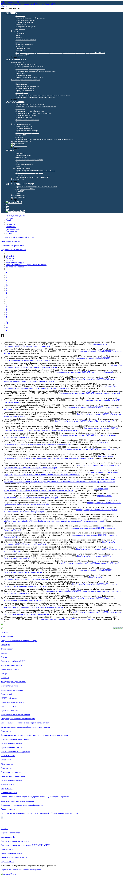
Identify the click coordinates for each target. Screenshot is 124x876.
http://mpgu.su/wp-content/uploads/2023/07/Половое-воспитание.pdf (90, 449)
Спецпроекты (11, 231)
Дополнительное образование (13, 776)
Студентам (10, 224)
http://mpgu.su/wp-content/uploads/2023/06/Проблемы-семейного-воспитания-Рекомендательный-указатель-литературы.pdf (54, 521)
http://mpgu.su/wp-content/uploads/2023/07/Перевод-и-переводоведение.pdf (89, 393)
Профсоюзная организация (12, 690)
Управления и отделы (10, 669)
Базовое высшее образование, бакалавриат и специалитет (25, 723)
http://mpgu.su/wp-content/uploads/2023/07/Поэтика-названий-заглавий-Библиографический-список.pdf (56, 490)
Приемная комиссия (9, 710)
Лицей (8, 220)
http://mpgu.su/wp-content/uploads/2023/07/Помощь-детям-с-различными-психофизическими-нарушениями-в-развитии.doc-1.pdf (58, 457)
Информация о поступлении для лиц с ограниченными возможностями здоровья (34, 735)
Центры (4, 673)
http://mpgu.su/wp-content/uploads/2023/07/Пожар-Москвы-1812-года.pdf (84, 421)
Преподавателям (12, 229)
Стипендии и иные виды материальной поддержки (22, 805)
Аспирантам (11, 227)
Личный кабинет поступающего (18, 4)
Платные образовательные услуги (15, 739)
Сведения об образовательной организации (19, 641)
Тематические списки (15, 267)
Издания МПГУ (7, 862)
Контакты (10, 233)
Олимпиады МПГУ (9, 837)
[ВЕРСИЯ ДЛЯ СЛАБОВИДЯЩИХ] (14, 202)
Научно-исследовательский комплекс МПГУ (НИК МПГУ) (25, 845)
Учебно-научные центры (11, 772)
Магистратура (7, 764)
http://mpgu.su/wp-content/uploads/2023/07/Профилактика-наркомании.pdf (33, 607)
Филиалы (5, 678)
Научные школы (7, 849)
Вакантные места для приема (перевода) (17, 801)
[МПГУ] (4, 6)
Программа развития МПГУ (12, 702)
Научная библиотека (9, 686)
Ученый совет (7, 649)
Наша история (7, 636)
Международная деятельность (13, 682)
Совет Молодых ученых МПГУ (14, 857)
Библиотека (11, 260)
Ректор (4, 653)
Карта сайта (6, 870)
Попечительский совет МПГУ (13, 661)
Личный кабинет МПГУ (46, 4)
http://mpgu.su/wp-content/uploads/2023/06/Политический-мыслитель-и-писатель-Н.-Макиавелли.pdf (56, 443)
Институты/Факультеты (15, 216)
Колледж (9, 218)
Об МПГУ (10, 256)
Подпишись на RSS (11, 2)
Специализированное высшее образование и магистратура (25, 727)
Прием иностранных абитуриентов (15, 752)
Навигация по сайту (11, 8)
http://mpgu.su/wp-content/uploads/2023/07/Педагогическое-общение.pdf (84, 372)
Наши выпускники (9, 793)
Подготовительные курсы (11, 743)
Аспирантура (6, 731)
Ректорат (4, 657)
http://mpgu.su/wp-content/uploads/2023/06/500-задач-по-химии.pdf (67, 619)
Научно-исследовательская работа (15, 841)
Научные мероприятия (10, 833)
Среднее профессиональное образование (18, 719)
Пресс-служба (6, 694)
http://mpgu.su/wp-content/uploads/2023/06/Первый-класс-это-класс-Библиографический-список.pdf (60, 387)
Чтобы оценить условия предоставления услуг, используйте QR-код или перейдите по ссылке (40, 813)
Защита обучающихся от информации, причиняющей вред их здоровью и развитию (35, 797)
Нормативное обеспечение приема (15, 715)
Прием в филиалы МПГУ (11, 747)
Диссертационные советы (11, 853)
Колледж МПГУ (7, 784)
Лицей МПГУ (6, 789)
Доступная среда (8, 809)
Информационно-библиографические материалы (26, 265)
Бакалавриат (6, 760)
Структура (10, 258)
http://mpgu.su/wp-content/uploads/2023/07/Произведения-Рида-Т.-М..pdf (90, 563)
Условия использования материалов (26, 870)
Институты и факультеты (11, 665)
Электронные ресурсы (15, 262)
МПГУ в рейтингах (9, 698)
